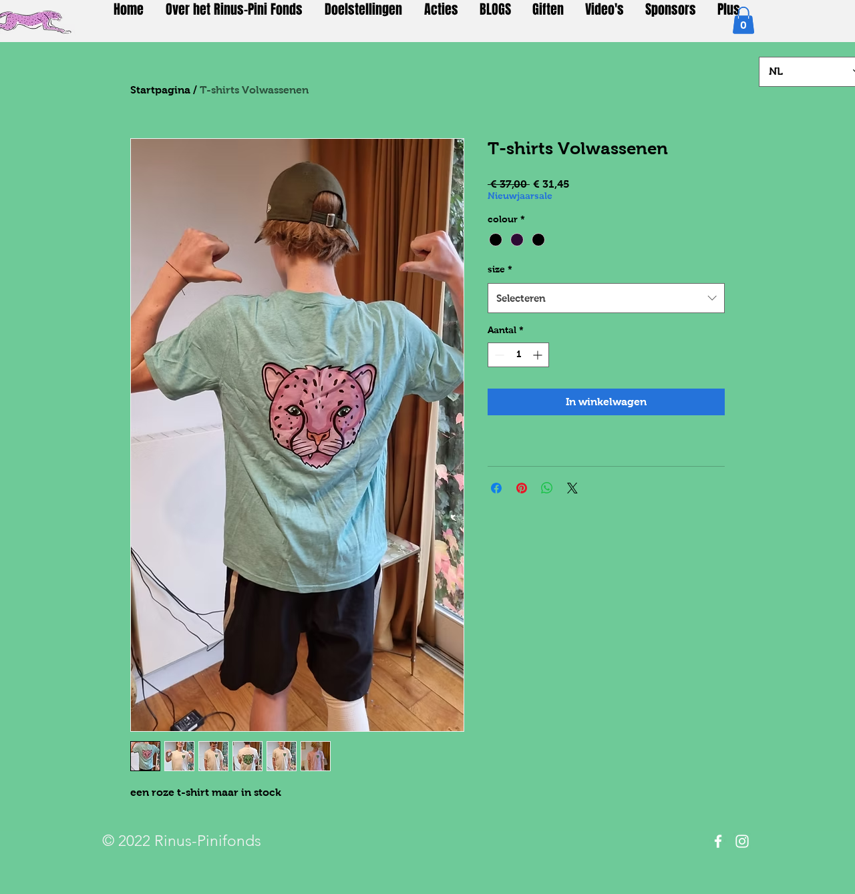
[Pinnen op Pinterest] (522, 488)
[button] (743, 20)
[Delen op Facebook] (496, 488)
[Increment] (538, 355)
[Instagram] (742, 841)
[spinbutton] (518, 355)
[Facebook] (718, 841)
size (500, 269)
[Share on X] (572, 488)
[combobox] (606, 298)
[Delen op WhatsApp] (547, 488)
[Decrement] (498, 355)
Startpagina (160, 89)
